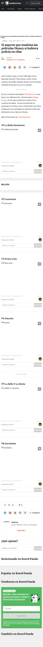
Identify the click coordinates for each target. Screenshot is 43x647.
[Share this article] (39, 130)
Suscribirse (21, 616)
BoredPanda (13, 3)
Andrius (9, 58)
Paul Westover (30, 94)
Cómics (4, 41)
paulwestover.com (5, 162)
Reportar (40, 162)
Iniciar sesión (35, 3)
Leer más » (21, 530)
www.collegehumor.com (16, 162)
